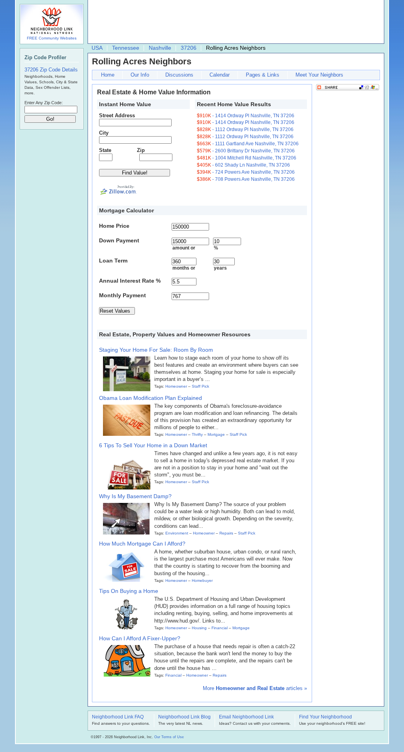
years (220, 267)
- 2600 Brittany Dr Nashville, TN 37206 (246, 151)
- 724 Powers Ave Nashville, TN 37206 (246, 172)
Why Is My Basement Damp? (135, 496)
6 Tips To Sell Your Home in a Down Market (153, 445)
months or (183, 267)
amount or (183, 247)
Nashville (160, 48)
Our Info (140, 75)
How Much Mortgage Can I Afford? (142, 543)
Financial (219, 628)
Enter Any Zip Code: (43, 102)
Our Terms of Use (169, 737)
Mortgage (216, 434)
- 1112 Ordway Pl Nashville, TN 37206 (245, 129)
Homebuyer (202, 580)
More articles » (255, 688)
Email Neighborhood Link (246, 717)
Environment (176, 533)
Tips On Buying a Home (128, 591)
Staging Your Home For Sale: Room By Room (156, 350)
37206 (188, 48)
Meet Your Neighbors (319, 75)
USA (97, 48)
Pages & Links (262, 75)
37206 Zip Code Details (51, 70)
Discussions (179, 75)
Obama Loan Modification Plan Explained (150, 398)
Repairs (226, 533)
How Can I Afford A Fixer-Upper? (139, 638)
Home (107, 75)
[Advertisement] (234, 22)
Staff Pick (200, 386)
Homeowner (176, 386)
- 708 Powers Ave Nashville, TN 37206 (246, 179)
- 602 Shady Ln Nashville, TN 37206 (243, 165)
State (105, 150)
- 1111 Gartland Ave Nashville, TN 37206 (248, 143)
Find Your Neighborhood (325, 717)
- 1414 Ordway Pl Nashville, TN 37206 (245, 115)
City (103, 133)
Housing (199, 628)
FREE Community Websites (52, 38)
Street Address (117, 115)
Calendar (219, 75)
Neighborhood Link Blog (184, 717)
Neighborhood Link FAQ (118, 717)
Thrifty (197, 434)
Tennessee (125, 48)
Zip (141, 150)
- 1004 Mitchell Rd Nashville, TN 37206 (246, 158)
